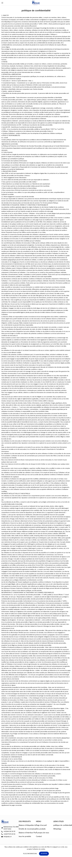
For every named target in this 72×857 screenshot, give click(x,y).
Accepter (44, 853)
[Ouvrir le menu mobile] (2, 3)
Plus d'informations (30, 853)
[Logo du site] (36, 2)
